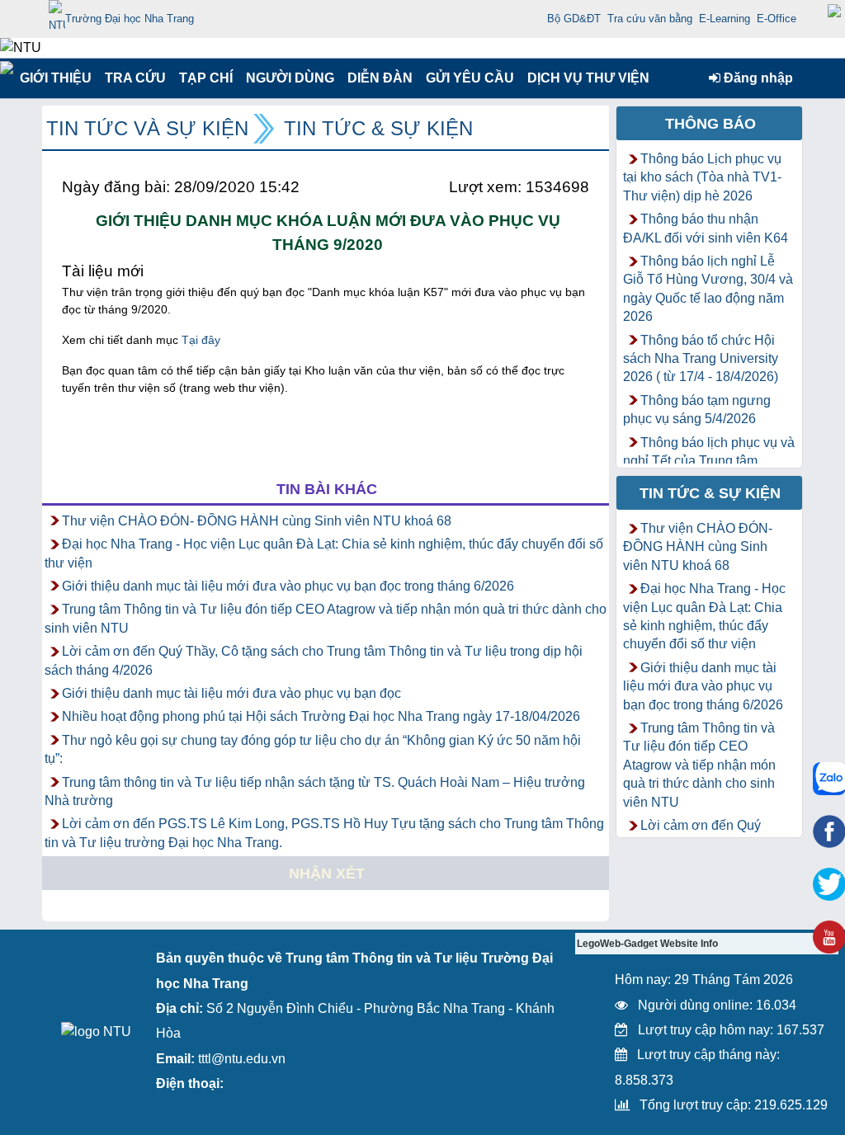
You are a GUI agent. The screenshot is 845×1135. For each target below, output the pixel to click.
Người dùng (288, 78)
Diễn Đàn (380, 78)
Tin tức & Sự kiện (378, 128)
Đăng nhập (756, 78)
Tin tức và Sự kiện (147, 128)
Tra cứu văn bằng (649, 18)
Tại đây (201, 339)
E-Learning (724, 18)
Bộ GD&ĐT (574, 18)
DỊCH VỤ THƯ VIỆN (585, 78)
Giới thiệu (55, 78)
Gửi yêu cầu (470, 78)
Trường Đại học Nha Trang (129, 18)
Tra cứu (135, 78)
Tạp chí (206, 78)
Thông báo (710, 123)
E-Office (776, 18)
